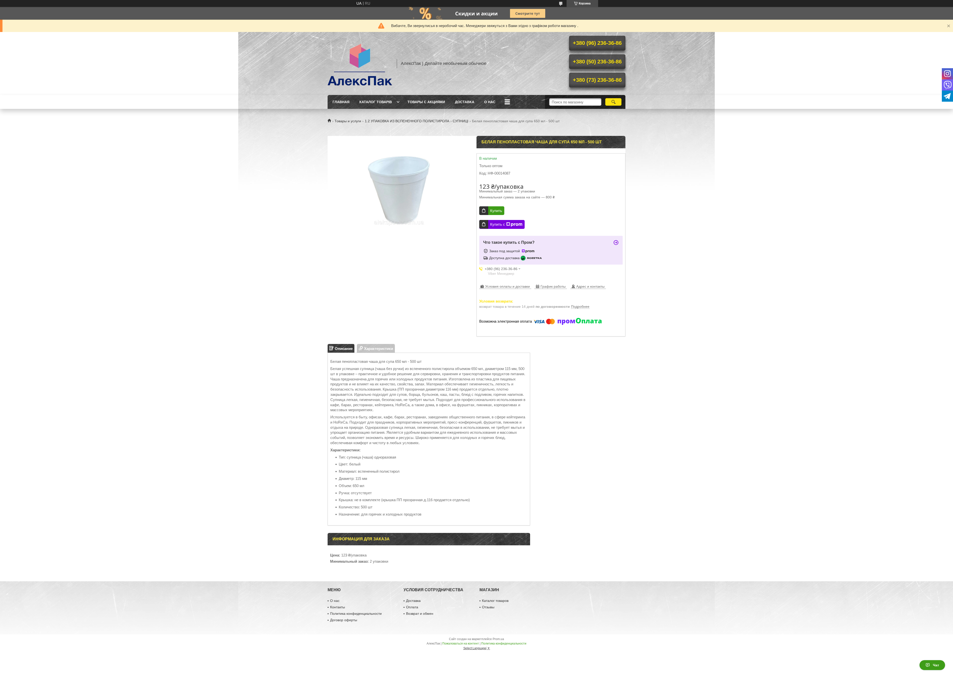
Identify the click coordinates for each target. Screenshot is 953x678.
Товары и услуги (348, 121)
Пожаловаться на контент (460, 643)
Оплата (412, 607)
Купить (496, 211)
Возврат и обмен (419, 614)
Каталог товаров (495, 601)
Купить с (497, 224)
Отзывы (488, 607)
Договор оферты (343, 620)
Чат (936, 665)
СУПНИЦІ (460, 121)
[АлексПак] (360, 63)
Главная (341, 102)
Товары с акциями (426, 102)
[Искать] (613, 102)
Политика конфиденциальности (356, 614)
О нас (489, 102)
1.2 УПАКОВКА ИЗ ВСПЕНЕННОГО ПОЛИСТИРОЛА (407, 121)
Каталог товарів (375, 102)
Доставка (464, 102)
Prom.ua (498, 639)
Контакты (337, 607)
